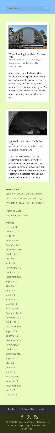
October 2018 (12, 322)
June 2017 (10, 367)
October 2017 (12, 349)
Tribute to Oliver (13, 210)
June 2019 (10, 290)
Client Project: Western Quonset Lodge (24, 198)
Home (41, 409)
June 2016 (10, 390)
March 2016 (11, 394)
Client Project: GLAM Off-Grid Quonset (24, 193)
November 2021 (13, 249)
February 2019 (12, 308)
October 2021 (12, 254)
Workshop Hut (15, 66)
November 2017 (13, 344)
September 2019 (13, 276)
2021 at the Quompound (17, 215)
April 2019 (10, 299)
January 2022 (12, 240)
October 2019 (12, 272)
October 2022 (12, 231)
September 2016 (13, 385)
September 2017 (13, 353)
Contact (12, 409)
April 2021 (10, 263)
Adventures (36, 146)
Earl (13, 59)
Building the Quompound (20, 149)
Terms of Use (27, 409)
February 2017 (12, 376)
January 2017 (12, 381)
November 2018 (13, 317)
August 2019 (11, 281)
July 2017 (10, 363)
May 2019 (10, 295)
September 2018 (13, 326)
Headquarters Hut (30, 63)
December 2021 (13, 245)
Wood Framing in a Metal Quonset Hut (27, 55)
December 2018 (13, 313)
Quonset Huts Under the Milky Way (25, 142)
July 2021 (10, 258)
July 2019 (10, 285)
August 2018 (11, 331)
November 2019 (13, 267)
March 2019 (11, 304)
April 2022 (10, 236)
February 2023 (12, 227)
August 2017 (11, 358)
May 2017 (10, 372)
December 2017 (13, 340)
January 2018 (12, 335)
